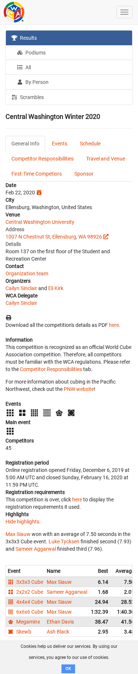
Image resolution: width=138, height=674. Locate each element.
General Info (25, 144)
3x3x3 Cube (29, 582)
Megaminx (27, 622)
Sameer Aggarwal (35, 549)
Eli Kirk (55, 288)
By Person (36, 82)
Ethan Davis (60, 622)
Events (59, 144)
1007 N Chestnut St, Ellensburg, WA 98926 (54, 237)
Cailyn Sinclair (21, 288)
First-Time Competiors (36, 174)
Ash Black (58, 632)
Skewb (23, 632)
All (27, 67)
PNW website (79, 389)
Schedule (90, 144)
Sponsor (83, 174)
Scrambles (31, 97)
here (114, 325)
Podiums (35, 53)
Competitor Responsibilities (42, 159)
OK (68, 668)
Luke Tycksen (64, 541)
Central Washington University (40, 222)
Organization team (27, 273)
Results (28, 38)
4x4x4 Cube (29, 602)
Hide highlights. (23, 522)
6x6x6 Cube (29, 612)
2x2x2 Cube (29, 592)
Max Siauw (18, 534)
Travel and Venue (105, 159)
